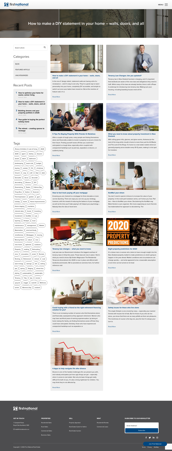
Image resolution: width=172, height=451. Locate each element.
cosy (24, 173)
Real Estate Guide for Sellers (78, 427)
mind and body (31, 230)
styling (17, 273)
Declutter (18, 178)
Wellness (43, 283)
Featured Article (22, 69)
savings (29, 264)
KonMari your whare (116, 192)
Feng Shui (18, 192)
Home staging (19, 206)
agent (24, 154)
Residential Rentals (103, 423)
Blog (17, 64)
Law (36, 216)
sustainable (39, 273)
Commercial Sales (46, 431)
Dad (37, 173)
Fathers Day (38, 187)
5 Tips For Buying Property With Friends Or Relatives (73, 134)
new (36, 240)
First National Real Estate (32, 447)
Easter (28, 187)
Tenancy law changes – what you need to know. (71, 249)
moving (39, 235)
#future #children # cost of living (26, 149)
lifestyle (26, 221)
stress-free (39, 268)
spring (22, 268)
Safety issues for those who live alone (123, 307)
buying (17, 168)
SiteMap (156, 447)
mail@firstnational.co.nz (22, 429)
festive (27, 192)
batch (24, 158)
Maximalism (19, 230)
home (25, 201)
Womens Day (26, 287)
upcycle (17, 283)
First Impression (20, 197)
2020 (42, 149)
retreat (36, 259)
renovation (25, 254)
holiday (17, 201)
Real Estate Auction (75, 431)
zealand (37, 287)
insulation (31, 206)
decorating (18, 182)
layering (17, 221)
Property (18, 249)
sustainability (27, 273)
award (17, 158)
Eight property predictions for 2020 (122, 249)
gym (38, 197)
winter (17, 287)
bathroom (32, 158)
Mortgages (30, 235)
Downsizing (19, 187)
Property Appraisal (74, 423)
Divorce (28, 182)
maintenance (19, 225)
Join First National (155, 444)
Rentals (41, 254)
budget (38, 163)
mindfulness (19, 235)
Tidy (25, 278)
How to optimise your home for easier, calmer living (30, 94)
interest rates (19, 211)
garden (31, 197)
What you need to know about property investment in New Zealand (132, 135)
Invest (29, 211)
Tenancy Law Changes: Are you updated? (125, 75)
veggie (25, 283)
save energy (19, 264)
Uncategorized (21, 75)
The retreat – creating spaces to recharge (31, 129)
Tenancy (18, 278)
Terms (144, 447)
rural (43, 259)
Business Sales (46, 435)
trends (38, 278)
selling (42, 264)
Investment (18, 216)
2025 (16, 154)
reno (16, 254)
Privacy (150, 447)
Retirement (27, 259)
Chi (32, 168)
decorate (35, 178)
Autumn (39, 154)
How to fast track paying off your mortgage (69, 192)
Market (41, 225)
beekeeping (19, 163)
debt (43, 173)
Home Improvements (37, 201)
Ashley (31, 154)
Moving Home (19, 240)
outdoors (37, 244)
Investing (37, 211)
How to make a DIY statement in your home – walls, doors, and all (31, 103)
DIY (35, 182)
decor (26, 178)
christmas (39, 168)
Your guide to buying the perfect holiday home (31, 121)
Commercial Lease (102, 427)
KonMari (28, 216)
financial (36, 192)
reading (26, 249)
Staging (30, 268)
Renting (17, 259)
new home (18, 244)
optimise (28, 244)
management (31, 225)
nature (30, 240)
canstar (25, 168)
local (33, 221)
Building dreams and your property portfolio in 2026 (28, 112)
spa (16, 268)
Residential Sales (46, 423)
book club (29, 163)
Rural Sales (44, 427)
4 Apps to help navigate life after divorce (69, 368)
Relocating (36, 249)
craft (30, 173)
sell (36, 264)
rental (34, 254)
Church (17, 173)
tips (31, 278)
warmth (34, 283)
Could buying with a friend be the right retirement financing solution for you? (76, 308)
